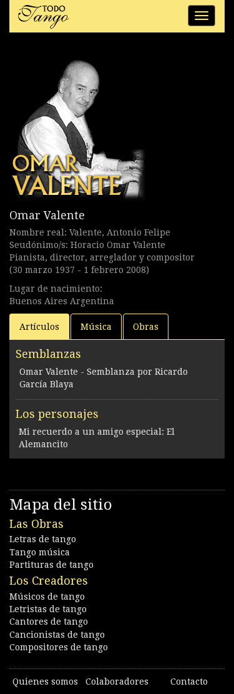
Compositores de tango (58, 647)
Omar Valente (47, 215)
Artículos (39, 327)
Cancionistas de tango (57, 635)
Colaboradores (117, 682)
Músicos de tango (47, 597)
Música (96, 327)
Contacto (189, 682)
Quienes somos (45, 682)
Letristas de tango (48, 609)
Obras (145, 327)
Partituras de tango (51, 565)
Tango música (39, 552)
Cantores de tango (48, 622)
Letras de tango (42, 539)
